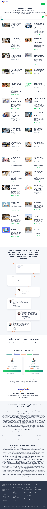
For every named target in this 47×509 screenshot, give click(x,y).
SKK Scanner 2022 (27, 495)
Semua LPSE (15, 500)
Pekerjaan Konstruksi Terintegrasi (5, 498)
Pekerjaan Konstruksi (5, 496)
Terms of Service (21, 506)
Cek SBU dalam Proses (28, 489)
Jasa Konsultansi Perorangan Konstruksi (6, 490)
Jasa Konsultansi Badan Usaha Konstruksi (7, 485)
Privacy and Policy (14, 506)
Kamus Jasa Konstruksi (32, 506)
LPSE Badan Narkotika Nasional (16, 496)
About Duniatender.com (6, 506)
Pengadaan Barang (5, 500)
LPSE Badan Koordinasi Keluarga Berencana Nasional (18, 488)
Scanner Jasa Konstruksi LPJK (29, 497)
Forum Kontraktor (38, 489)
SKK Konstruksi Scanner (28, 499)
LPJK (36, 487)
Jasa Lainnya (4, 494)
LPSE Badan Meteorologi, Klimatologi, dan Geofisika (17, 493)
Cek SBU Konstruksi (27, 486)
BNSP (36, 490)
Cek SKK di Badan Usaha (28, 490)
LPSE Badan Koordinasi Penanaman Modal (17, 491)
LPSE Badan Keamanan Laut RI (18, 486)
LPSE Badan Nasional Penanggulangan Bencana (17, 498)
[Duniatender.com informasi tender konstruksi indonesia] (5, 2)
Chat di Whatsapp (12, 370)
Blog (26, 506)
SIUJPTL (36, 484)
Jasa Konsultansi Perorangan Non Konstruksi (6, 493)
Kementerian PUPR (38, 486)
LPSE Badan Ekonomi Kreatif (17, 484)
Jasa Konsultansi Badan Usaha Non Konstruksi (7, 487)
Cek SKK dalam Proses (27, 487)
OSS (36, 492)
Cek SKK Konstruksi (27, 484)
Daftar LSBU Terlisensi (27, 492)
